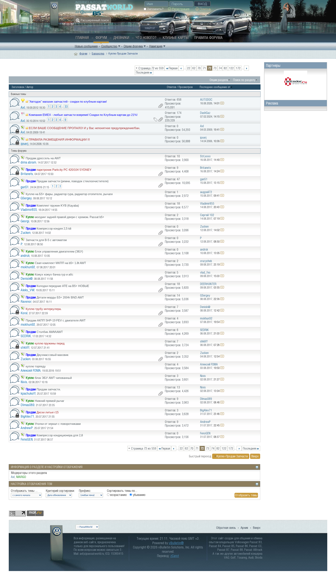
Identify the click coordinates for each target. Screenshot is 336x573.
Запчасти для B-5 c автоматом (46, 240)
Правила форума (208, 37)
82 (225, 68)
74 (220, 68)
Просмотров (185, 87)
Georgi (25, 221)
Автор (29, 87)
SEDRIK (26, 336)
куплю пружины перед (50, 343)
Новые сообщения (86, 46)
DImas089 (27, 405)
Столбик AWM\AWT (50, 332)
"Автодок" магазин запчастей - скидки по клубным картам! (68, 101)
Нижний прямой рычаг (49, 400)
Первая (173, 68)
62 (193, 68)
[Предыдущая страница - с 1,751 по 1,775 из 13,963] (181, 68)
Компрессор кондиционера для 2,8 (60, 435)
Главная (82, 37)
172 (238, 68)
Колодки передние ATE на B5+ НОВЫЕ (63, 286)
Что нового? (146, 37)
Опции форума (133, 46)
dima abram (28, 162)
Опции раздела (219, 80)
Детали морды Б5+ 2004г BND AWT (60, 297)
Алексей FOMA (31, 370)
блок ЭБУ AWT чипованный (53, 377)
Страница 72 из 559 (151, 68)
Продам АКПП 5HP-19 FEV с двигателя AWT (56, 320)
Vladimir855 (29, 210)
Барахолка (98, 53)
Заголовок (17, 87)
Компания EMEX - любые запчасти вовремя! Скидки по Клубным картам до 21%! (83, 114)
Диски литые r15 (48, 412)
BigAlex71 (27, 416)
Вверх (255, 456)
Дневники (121, 37)
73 (214, 68)
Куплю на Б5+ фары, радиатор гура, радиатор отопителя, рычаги (69, 194)
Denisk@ (27, 278)
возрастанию (118, 495)
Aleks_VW (27, 290)
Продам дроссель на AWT (43, 158)
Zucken (26, 233)
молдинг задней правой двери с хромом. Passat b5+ (69, 217)
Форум (101, 37)
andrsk (25, 255)
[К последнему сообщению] (222, 103)
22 (188, 68)
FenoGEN (27, 439)
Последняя (142, 72)
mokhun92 (28, 267)
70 (199, 68)
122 (231, 68)
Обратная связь (226, 528)
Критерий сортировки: (60, 491)
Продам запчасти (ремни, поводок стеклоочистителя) (72, 181)
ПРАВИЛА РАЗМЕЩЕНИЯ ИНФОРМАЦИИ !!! (59, 139)
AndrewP (27, 428)
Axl (23, 107)
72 (209, 68)
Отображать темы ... (24, 491)
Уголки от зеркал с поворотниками (58, 423)
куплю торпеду (36, 366)
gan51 (25, 187)
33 (66, 106)
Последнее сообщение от (215, 87)
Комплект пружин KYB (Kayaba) (58, 205)
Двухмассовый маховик (52, 354)
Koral (24, 313)
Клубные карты (176, 37)
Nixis (24, 382)
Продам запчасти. (49, 389)
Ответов (171, 87)
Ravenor (26, 301)
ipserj (24, 144)
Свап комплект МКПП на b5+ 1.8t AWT (60, 263)
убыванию (138, 495)
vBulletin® (176, 543)
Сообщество (109, 46)
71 (204, 68)
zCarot (174, 556)
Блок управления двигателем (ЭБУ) (59, 251)
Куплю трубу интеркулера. (43, 309)
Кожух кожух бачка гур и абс (54, 274)
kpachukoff (28, 393)
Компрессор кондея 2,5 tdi (54, 228)
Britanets (27, 174)
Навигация (155, 46)
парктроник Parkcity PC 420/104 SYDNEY (64, 169)
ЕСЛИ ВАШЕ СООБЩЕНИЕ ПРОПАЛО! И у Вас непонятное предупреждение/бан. (84, 128)
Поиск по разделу (244, 80)
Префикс (84, 491)
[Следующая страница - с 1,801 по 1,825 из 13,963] (246, 68)
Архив (244, 528)
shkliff (25, 347)
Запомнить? (154, 9)
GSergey (26, 198)
